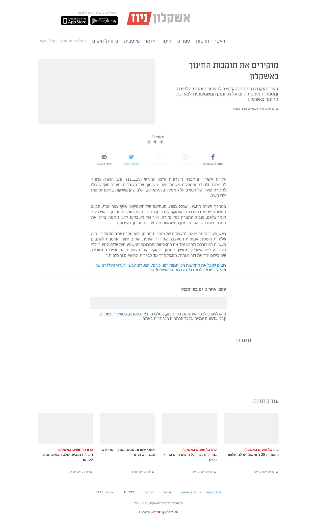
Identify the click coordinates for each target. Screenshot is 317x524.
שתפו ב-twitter (131, 164)
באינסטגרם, (138, 314)
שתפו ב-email (104, 164)
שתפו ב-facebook (213, 164)
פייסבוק (132, 41)
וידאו (151, 41)
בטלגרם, (157, 314)
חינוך (166, 41)
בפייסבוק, (173, 314)
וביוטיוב (106, 314)
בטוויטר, (120, 314)
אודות (167, 492)
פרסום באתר (213, 492)
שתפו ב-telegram (186, 164)
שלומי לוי (158, 137)
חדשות (202, 41)
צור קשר (149, 492)
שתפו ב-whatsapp (158, 164)
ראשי (220, 41)
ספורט (183, 41)
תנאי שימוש (188, 492)
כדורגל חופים (105, 41)
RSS (130, 492)
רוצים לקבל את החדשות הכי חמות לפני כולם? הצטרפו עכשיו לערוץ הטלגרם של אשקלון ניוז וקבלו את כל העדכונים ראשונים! (161, 267)
